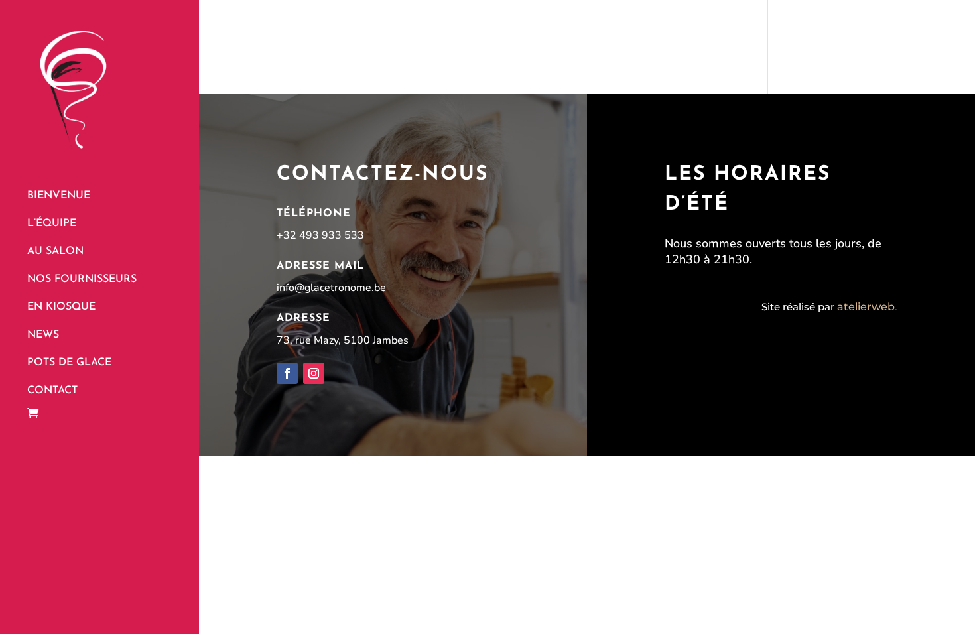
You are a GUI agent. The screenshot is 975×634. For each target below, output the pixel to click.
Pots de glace (69, 363)
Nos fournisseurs (82, 280)
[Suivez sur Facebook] (287, 373)
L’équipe (51, 224)
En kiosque (61, 307)
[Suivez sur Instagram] (313, 373)
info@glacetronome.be (331, 288)
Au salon (55, 252)
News (43, 335)
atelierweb (867, 306)
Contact (52, 391)
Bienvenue (58, 196)
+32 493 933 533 (320, 235)
